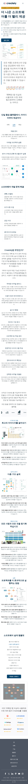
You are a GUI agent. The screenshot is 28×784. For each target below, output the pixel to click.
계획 (14, 745)
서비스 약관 (6, 777)
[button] (23, 3)
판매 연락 (6, 40)
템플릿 (14, 752)
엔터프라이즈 (14, 763)
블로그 (14, 756)
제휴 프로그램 (14, 759)
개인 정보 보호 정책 (15, 777)
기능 (14, 749)
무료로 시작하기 (14, 676)
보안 (23, 777)
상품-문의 (14, 766)
